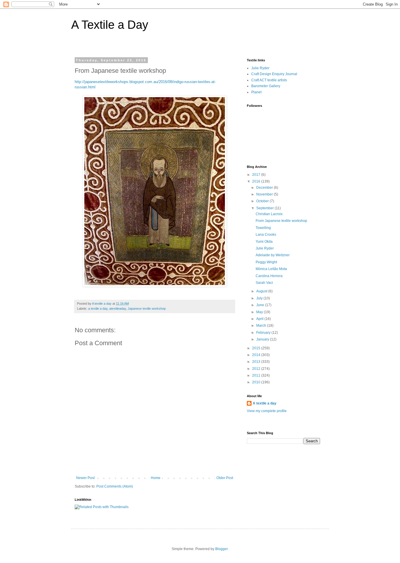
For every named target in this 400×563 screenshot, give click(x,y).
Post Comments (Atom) (114, 486)
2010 (256, 382)
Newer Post (85, 478)
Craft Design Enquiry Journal (274, 74)
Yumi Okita (264, 242)
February (263, 333)
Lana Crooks (266, 234)
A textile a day (264, 403)
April (260, 319)
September (265, 208)
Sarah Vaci (264, 283)
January (263, 339)
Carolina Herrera (269, 276)
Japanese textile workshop (147, 308)
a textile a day (97, 308)
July (260, 298)
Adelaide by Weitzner (273, 255)
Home (155, 478)
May (260, 312)
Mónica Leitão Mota (271, 269)
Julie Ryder (260, 68)
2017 (256, 175)
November (265, 194)
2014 (256, 355)
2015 (256, 348)
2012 (256, 369)
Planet (256, 92)
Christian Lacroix (269, 214)
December (265, 188)
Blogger (221, 549)
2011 (256, 375)
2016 (256, 181)
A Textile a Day (109, 24)
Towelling (263, 228)
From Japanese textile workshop (281, 221)
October (263, 201)
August (262, 291)
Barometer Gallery (265, 86)
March (261, 325)
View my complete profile (267, 411)
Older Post (224, 478)
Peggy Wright (266, 262)
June (260, 305)
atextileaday (117, 308)
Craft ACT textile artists (269, 80)
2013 (256, 362)
